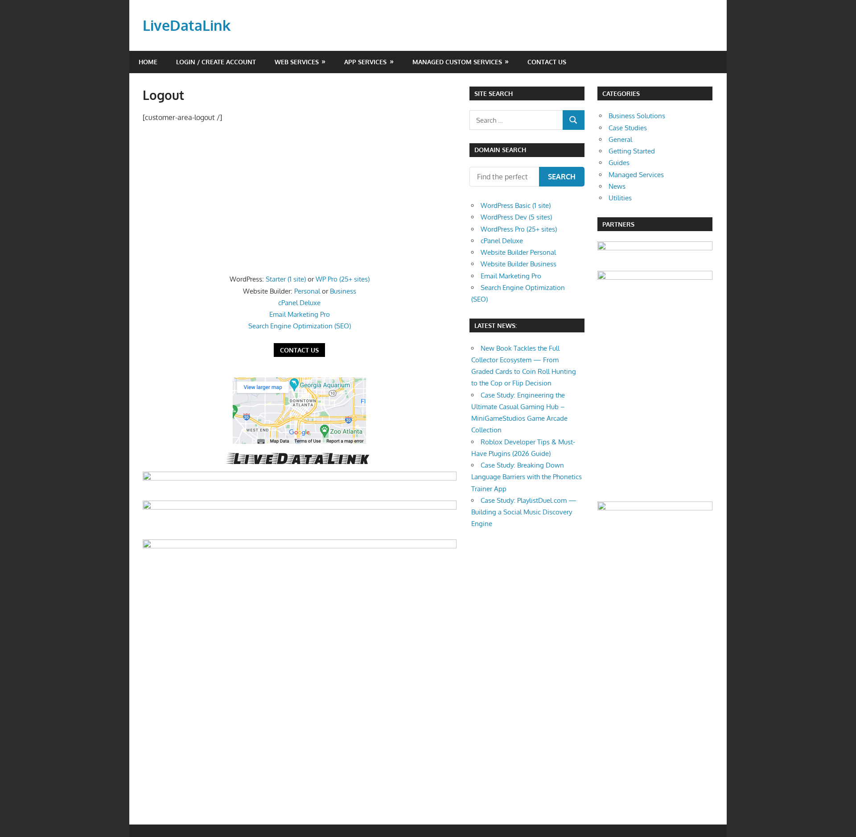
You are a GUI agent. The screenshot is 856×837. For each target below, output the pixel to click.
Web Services (297, 62)
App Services (365, 62)
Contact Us (546, 62)
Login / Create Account (216, 62)
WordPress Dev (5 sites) (516, 217)
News (617, 186)
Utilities (620, 198)
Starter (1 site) (286, 279)
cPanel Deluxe (299, 302)
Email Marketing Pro (299, 314)
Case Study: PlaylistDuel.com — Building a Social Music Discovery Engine (523, 512)
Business (343, 291)
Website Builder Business (518, 264)
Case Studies (628, 128)
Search (562, 176)
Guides (619, 162)
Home (148, 62)
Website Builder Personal (518, 252)
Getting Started (632, 151)
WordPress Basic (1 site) (516, 205)
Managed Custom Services (457, 62)
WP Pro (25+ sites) (343, 279)
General (620, 139)
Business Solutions (637, 116)
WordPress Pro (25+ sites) (519, 229)
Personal (307, 291)
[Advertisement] (300, 196)
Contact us (299, 350)
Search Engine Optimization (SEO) (299, 326)
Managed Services (636, 174)
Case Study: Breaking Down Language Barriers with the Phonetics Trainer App (526, 477)
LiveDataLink (186, 25)
